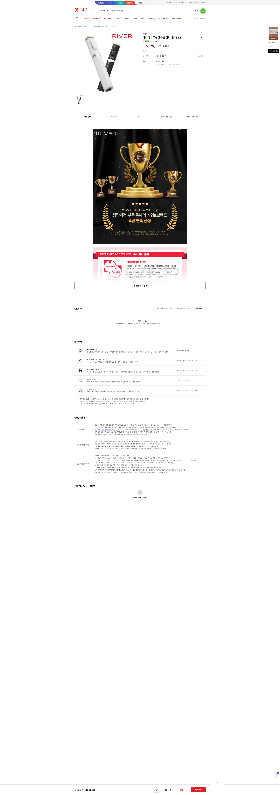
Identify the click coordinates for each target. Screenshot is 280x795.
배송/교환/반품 (166, 116)
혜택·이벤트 (272, 42)
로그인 (175, 3)
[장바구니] (196, 11)
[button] (202, 38)
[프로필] (203, 10)
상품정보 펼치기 (138, 285)
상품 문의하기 (199, 309)
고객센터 (203, 3)
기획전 (271, 46)
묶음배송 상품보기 (178, 64)
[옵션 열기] (217, 783)
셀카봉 (114, 26)
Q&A (140, 116)
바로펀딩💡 (151, 18)
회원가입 (169, 3)
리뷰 (114, 116)
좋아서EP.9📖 (163, 18)
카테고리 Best (192, 116)
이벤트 (141, 18)
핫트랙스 (102, 11)
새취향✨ (86, 18)
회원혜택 (181, 3)
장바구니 (183, 789)
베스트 (126, 18)
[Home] (75, 26)
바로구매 (198, 789)
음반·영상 (96, 18)
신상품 (134, 18)
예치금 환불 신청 (273, 51)
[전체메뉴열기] (76, 18)
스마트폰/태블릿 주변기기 (99, 26)
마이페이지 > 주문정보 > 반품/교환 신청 (106, 430)
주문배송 (190, 3)
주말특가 (118, 18)
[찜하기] (156, 790)
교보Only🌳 (176, 18)
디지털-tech (82, 26)
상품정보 (87, 116)
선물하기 (167, 789)
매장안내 (196, 3)
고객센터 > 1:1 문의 (147, 430)
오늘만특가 (107, 18)
